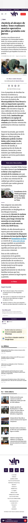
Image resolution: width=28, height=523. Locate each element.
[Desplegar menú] (2, 14)
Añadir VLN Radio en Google (14, 88)
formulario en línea (18, 239)
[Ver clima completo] (6, 14)
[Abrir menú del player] (25, 517)
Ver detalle (4, 323)
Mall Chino (16, 9)
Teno (4, 19)
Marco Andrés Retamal (15, 78)
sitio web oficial (19, 241)
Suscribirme (14, 319)
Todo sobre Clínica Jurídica (14, 163)
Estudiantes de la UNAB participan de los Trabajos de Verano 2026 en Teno (20, 196)
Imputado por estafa (6, 9)
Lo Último (14, 281)
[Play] (25, 520)
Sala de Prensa (20, 81)
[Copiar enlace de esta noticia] (18, 86)
